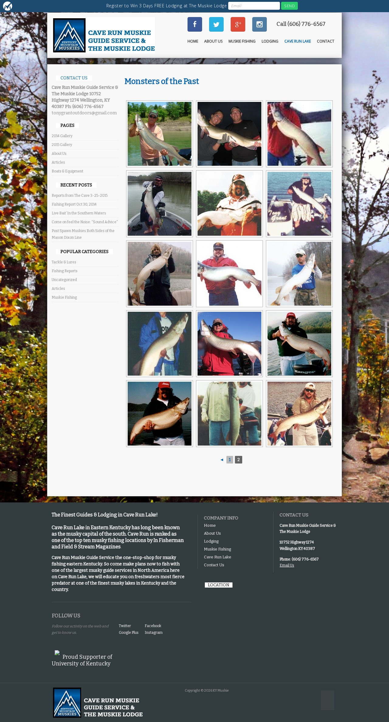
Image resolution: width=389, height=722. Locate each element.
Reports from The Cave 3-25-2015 (80, 195)
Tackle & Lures (64, 262)
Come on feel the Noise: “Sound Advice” (85, 222)
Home (193, 41)
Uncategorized (64, 280)
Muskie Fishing (242, 41)
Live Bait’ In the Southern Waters (79, 213)
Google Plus (129, 632)
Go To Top (327, 700)
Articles (58, 162)
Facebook (153, 626)
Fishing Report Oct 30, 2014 (74, 204)
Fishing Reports (64, 271)
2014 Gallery (62, 136)
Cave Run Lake (297, 41)
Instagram (154, 632)
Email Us (287, 565)
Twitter (125, 626)
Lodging (270, 41)
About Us (213, 41)
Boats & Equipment (67, 171)
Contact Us (214, 565)
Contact (325, 41)
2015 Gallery (62, 145)
